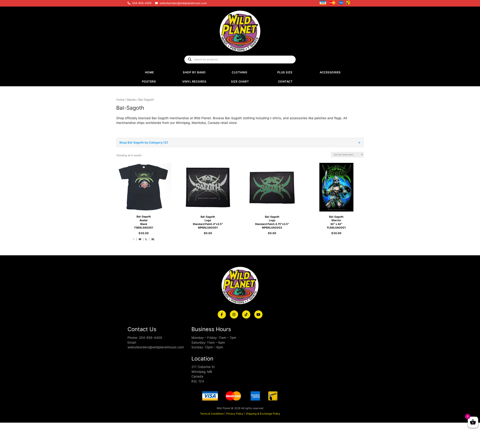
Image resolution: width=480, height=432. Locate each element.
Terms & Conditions (212, 413)
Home (120, 99)
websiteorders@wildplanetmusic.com (183, 3)
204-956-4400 (142, 3)
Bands (131, 99)
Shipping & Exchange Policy (263, 413)
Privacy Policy (234, 413)
